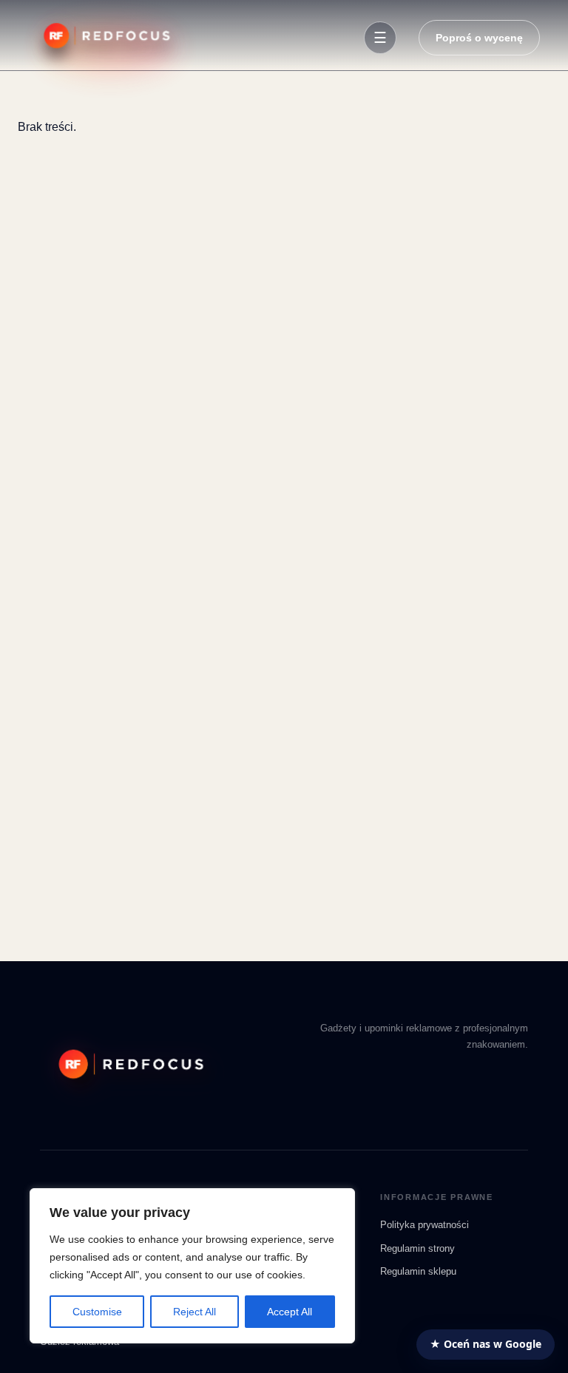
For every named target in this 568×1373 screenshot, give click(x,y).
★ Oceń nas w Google (485, 1344)
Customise (97, 1312)
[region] (192, 1265)
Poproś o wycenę (479, 38)
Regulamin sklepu (418, 1271)
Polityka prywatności (424, 1224)
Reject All (194, 1312)
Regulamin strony (417, 1248)
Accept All (289, 1312)
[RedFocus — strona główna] (104, 37)
